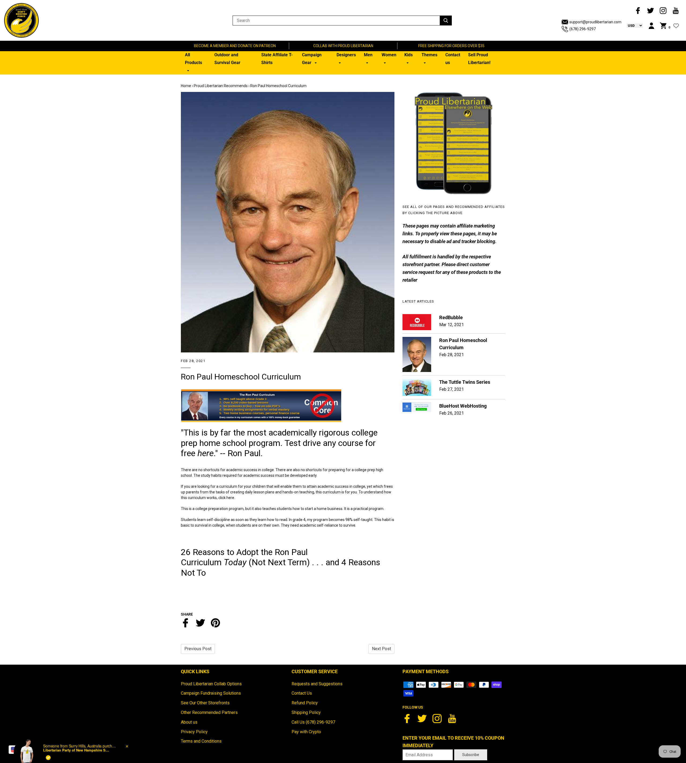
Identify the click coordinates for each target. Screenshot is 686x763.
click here (226, 498)
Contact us (452, 58)
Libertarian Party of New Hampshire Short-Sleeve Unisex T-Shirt (76, 730)
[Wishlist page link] (676, 25)
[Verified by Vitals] (48, 737)
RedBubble (451, 317)
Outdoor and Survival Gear (227, 58)
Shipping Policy (306, 712)
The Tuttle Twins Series (464, 382)
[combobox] (22, 749)
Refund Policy (305, 702)
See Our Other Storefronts (205, 702)
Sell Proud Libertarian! (479, 58)
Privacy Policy (194, 731)
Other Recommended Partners (209, 712)
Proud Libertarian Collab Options (211, 683)
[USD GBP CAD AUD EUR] (632, 25)
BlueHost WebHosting (463, 406)
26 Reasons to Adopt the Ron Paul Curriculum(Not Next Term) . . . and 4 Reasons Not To (280, 562)
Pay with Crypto (306, 731)
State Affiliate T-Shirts (277, 58)
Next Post (381, 648)
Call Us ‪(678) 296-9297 (313, 722)
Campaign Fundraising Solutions (211, 693)
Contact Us (302, 693)
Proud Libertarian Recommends (221, 86)
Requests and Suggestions (317, 683)
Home (186, 86)
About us (189, 722)
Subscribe (470, 755)
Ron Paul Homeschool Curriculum (241, 376)
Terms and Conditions (201, 741)
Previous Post (197, 648)
